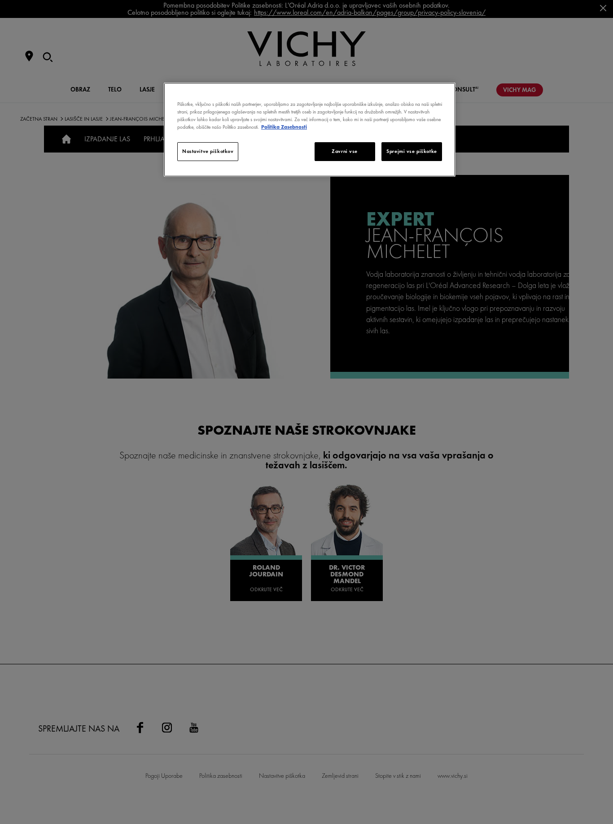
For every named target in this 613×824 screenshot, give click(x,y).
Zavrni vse (345, 151)
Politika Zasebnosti (284, 127)
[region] (309, 130)
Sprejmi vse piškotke (411, 151)
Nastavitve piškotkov (207, 151)
